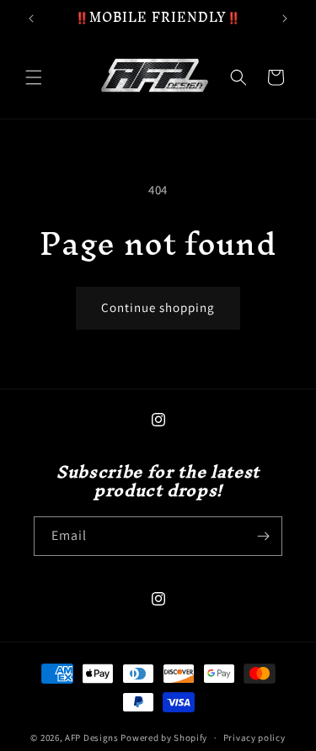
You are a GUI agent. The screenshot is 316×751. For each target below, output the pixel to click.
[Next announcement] (284, 18)
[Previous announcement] (31, 18)
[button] (33, 77)
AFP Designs (92, 737)
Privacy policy (254, 737)
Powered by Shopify (164, 737)
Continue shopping (158, 307)
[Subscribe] (262, 536)
